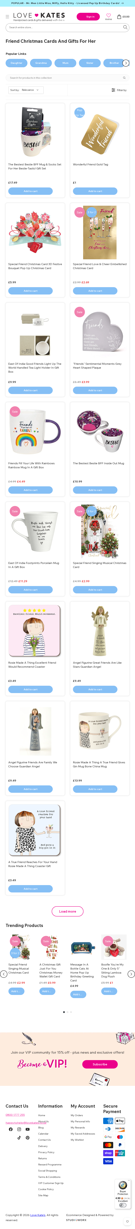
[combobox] (67, 27)
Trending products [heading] (24, 925)
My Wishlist (77, 1139)
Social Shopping (47, 1170)
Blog (41, 1127)
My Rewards (78, 1127)
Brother (114, 62)
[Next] (131, 974)
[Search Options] (125, 77)
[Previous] (3, 974)
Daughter (16, 62)
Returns (42, 1158)
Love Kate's (37, 1215)
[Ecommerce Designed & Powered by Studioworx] (76, 1220)
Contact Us (44, 1139)
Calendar (43, 1133)
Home (41, 1115)
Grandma (41, 62)
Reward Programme (50, 1164)
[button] (7, 16)
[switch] (122, 1205)
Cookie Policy (46, 1189)
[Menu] (129, 1181)
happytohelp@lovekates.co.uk (26, 1122)
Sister (89, 62)
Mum (65, 62)
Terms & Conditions (49, 1177)
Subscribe (100, 1064)
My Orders (77, 1115)
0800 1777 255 (15, 1115)
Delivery (43, 1146)
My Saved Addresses (83, 1133)
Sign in (90, 16)
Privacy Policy (46, 1152)
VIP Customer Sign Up (51, 1183)
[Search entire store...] (125, 27)
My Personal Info (80, 1121)
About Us (43, 1121)
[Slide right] (125, 63)
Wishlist (108, 19)
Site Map (43, 1195)
